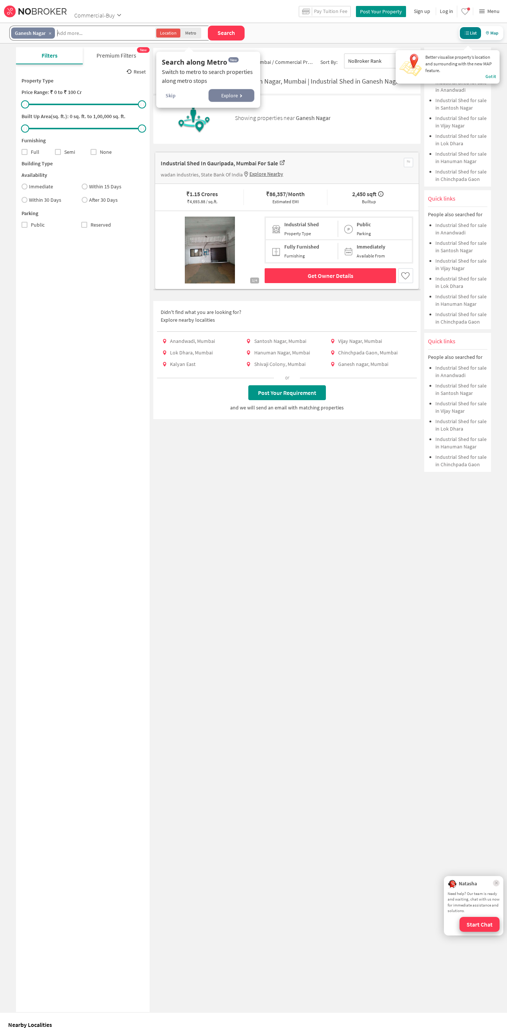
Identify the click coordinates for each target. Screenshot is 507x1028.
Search (226, 32)
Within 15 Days (105, 186)
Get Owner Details (330, 275)
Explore (229, 95)
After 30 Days (103, 200)
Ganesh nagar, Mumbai (363, 364)
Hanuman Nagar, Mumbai (282, 352)
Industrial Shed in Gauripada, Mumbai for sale (219, 163)
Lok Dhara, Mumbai (191, 352)
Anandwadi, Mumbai (192, 341)
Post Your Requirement (287, 392)
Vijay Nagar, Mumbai (360, 341)
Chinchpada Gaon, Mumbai (368, 352)
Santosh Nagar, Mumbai (280, 341)
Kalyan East (183, 364)
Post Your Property (381, 11)
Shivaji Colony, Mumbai (279, 364)
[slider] (25, 104)
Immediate (41, 186)
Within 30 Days (45, 200)
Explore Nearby (266, 174)
